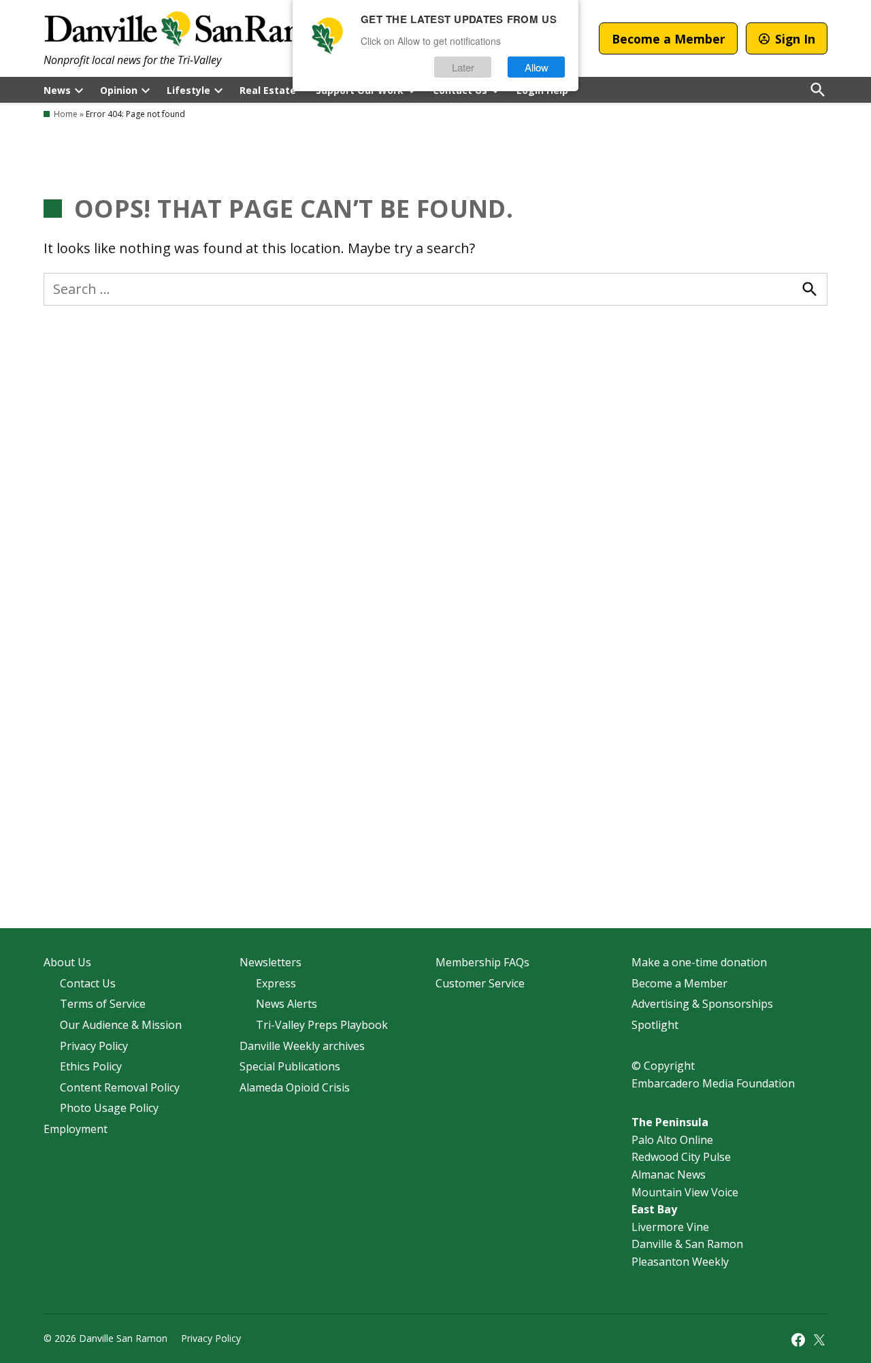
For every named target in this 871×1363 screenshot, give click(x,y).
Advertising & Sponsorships (702, 1003)
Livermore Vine (670, 1226)
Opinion (118, 90)
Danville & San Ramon (687, 1243)
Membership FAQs (482, 962)
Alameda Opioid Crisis (295, 1087)
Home (66, 114)
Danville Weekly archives (302, 1045)
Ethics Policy (91, 1066)
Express (276, 983)
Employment (76, 1128)
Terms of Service (103, 1003)
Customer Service (480, 983)
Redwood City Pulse (681, 1156)
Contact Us (88, 983)
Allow (536, 67)
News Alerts (286, 1003)
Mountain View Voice (684, 1192)
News (57, 90)
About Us (67, 962)
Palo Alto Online (672, 1139)
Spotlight (654, 1024)
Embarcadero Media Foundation (713, 1083)
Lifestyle (188, 90)
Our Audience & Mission (121, 1024)
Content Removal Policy (120, 1087)
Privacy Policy (94, 1045)
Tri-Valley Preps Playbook (322, 1024)
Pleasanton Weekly (680, 1261)
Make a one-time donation (699, 962)
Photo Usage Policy (109, 1107)
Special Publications (290, 1066)
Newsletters (270, 962)
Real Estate (268, 90)
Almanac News (668, 1174)
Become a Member (668, 39)
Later (463, 67)
